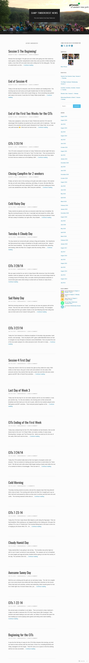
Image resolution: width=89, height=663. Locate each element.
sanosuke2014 (23, 54)
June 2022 (63, 143)
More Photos (64, 66)
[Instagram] (67, 46)
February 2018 (64, 240)
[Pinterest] (69, 46)
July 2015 (63, 267)
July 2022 (63, 139)
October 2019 (64, 178)
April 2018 (63, 232)
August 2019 (64, 182)
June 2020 (63, 170)
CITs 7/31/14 (15, 143)
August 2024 (64, 120)
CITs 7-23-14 (15, 512)
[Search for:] (71, 106)
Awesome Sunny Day (19, 572)
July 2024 (63, 124)
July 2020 (63, 166)
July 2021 (63, 155)
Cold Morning (15, 482)
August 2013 (64, 278)
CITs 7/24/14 (15, 452)
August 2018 (64, 217)
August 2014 (64, 271)
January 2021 (64, 159)
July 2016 (63, 259)
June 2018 (63, 224)
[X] (64, 46)
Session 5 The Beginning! (22, 51)
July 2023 (63, 131)
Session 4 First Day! (19, 360)
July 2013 (63, 282)
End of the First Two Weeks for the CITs (30, 113)
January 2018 (64, 244)
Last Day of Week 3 (19, 390)
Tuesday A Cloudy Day (20, 233)
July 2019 (63, 186)
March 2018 (64, 236)
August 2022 (64, 135)
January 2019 (64, 209)
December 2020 (65, 162)
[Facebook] (62, 46)
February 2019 (64, 205)
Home (11, 32)
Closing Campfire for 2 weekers (26, 173)
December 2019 (65, 174)
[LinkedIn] (72, 46)
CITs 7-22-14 (15, 602)
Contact (25, 32)
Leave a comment (34, 54)
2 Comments (31, 486)
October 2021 (64, 147)
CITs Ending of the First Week (24, 422)
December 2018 (65, 213)
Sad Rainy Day (16, 298)
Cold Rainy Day (16, 203)
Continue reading (28, 65)
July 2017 (63, 251)
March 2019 (64, 201)
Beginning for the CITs (20, 634)
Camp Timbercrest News (44, 12)
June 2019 (63, 190)
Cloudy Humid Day (18, 542)
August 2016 (64, 255)
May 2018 (63, 228)
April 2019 (63, 197)
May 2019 (63, 193)
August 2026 (64, 116)
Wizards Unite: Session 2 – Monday (69, 93)
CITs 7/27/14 (15, 328)
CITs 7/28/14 (15, 265)
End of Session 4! (17, 81)
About (17, 32)
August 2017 (64, 248)
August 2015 (64, 263)
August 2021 (64, 151)
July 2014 (63, 275)
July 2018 (63, 220)
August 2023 (64, 128)
